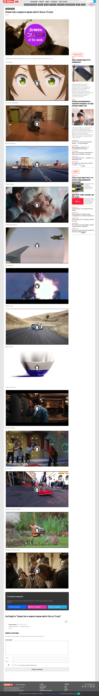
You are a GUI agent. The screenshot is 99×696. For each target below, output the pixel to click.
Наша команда (43, 687)
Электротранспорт (70, 4)
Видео (47, 2)
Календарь (54, 2)
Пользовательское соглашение (46, 690)
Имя (7, 658)
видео (13, 9)
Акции (66, 686)
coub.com (8, 9)
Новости (41, 2)
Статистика (42, 689)
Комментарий (8, 640)
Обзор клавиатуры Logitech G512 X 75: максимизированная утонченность (80, 148)
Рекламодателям (43, 686)
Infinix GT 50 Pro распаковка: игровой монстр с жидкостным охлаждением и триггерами (82, 153)
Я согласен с (24, 665)
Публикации (33, 2)
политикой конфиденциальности (28, 665)
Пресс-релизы (63, 2)
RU (91, 4)
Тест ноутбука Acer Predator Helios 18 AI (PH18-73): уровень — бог (82, 164)
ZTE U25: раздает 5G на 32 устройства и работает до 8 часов (83, 220)
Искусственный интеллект (30, 4)
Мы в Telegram (55, 607)
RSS (65, 690)
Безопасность (61, 4)
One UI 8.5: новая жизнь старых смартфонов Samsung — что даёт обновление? (82, 142)
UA (89, 4)
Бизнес (78, 4)
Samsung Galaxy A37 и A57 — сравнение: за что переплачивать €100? (83, 158)
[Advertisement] (83, 20)
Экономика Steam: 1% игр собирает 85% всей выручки (82, 209)
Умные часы (53, 4)
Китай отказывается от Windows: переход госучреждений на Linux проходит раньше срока (83, 215)
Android (46, 4)
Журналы (66, 689)
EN (94, 4)
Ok (78, 693)
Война (83, 4)
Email (7, 661)
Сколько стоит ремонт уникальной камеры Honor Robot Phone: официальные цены (83, 231)
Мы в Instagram (36, 607)
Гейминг (40, 4)
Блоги (66, 688)
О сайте (42, 684)
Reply (10, 628)
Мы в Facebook (15, 607)
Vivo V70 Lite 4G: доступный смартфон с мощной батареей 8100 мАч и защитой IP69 (83, 225)
